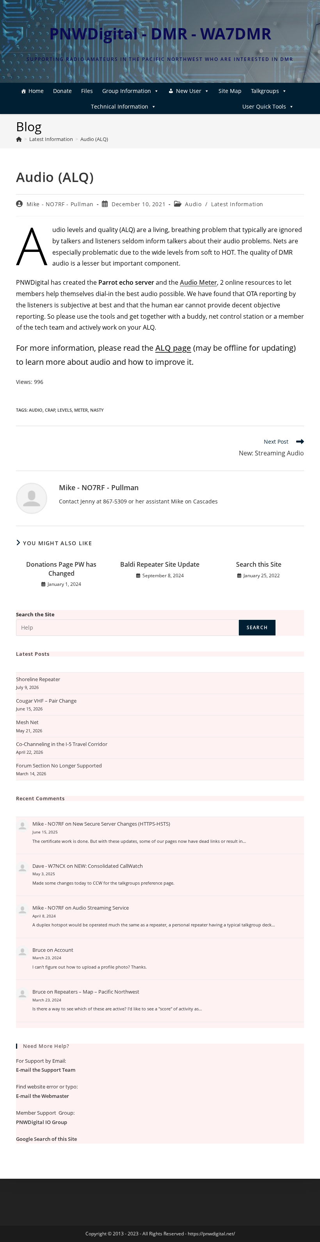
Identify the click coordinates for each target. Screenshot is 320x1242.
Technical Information (119, 106)
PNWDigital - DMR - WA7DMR (160, 33)
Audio (193, 204)
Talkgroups (265, 91)
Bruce (39, 949)
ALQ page (173, 348)
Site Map (230, 91)
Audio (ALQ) (94, 139)
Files (87, 91)
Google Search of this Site (46, 1138)
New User (188, 91)
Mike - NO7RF (48, 823)
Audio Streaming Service (101, 907)
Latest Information (237, 204)
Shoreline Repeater (38, 679)
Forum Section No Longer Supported (59, 765)
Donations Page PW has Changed (61, 568)
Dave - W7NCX (49, 865)
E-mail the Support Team (45, 1069)
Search (257, 627)
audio (36, 410)
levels (64, 410)
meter (81, 410)
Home (36, 91)
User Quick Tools (264, 106)
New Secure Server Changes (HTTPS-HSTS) (121, 823)
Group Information (126, 91)
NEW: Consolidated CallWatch (108, 865)
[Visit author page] (31, 497)
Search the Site (35, 614)
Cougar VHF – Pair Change (46, 700)
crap (50, 410)
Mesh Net (27, 722)
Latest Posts (33, 653)
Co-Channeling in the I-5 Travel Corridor (61, 744)
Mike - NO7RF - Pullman (60, 204)
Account (63, 949)
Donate (62, 91)
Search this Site (258, 564)
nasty (97, 410)
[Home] (19, 139)
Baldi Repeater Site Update (159, 564)
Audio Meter (198, 282)
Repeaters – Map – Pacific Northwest (96, 991)
